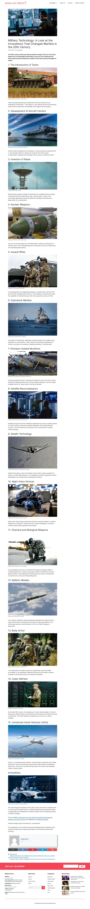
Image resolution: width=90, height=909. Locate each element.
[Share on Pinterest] (33, 849)
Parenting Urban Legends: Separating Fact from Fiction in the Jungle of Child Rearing (32, 859)
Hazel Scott (24, 839)
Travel (49, 890)
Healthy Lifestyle (51, 879)
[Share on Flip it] (52, 849)
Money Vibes (50, 885)
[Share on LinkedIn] (42, 849)
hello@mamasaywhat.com (10, 886)
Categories (52, 3)
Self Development (51, 887)
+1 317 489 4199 (8, 890)
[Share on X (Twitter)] (13, 849)
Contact (70, 3)
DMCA (29, 883)
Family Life (50, 876)
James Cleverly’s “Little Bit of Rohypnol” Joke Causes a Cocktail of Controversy (78, 878)
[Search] (43, 887)
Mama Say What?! (42, 819)
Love (49, 892)
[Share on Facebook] (23, 849)
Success (49, 883)
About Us (62, 3)
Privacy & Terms (79, 3)
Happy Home (13, 854)
